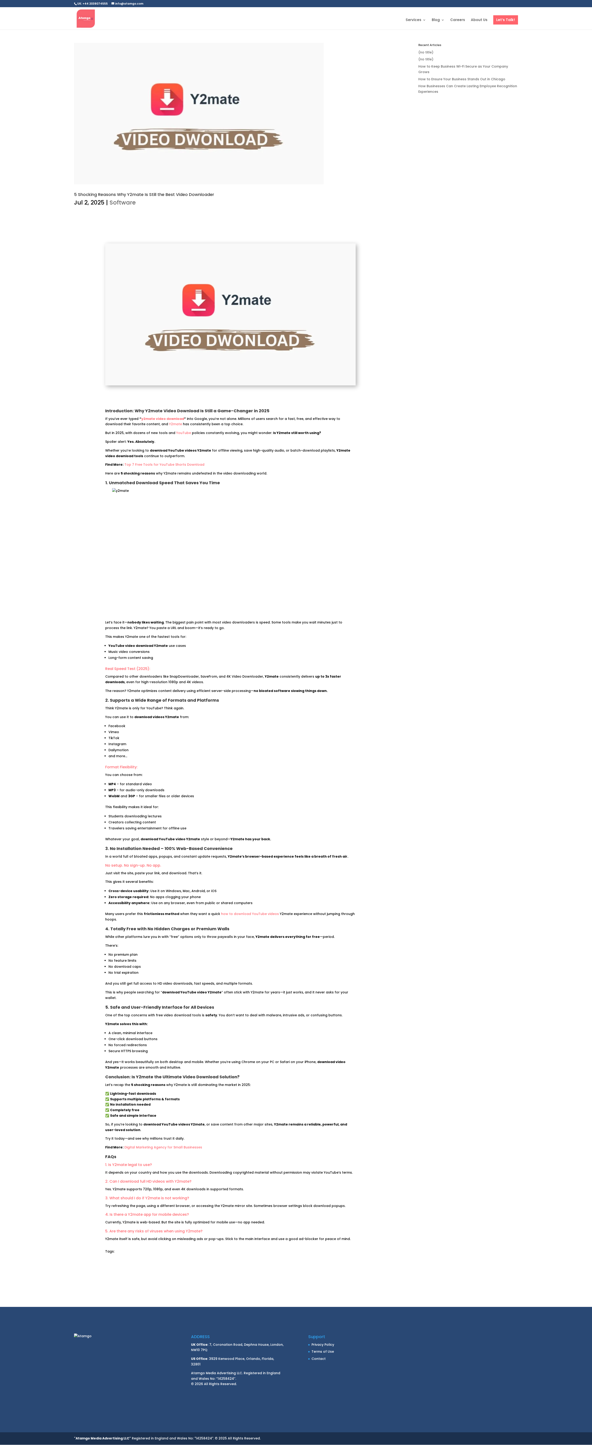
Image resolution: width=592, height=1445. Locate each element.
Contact (318, 1358)
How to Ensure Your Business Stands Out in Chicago (461, 79)
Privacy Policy (322, 1344)
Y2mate (175, 424)
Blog (436, 20)
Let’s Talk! (505, 19)
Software (123, 202)
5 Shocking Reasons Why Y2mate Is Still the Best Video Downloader (144, 194)
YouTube (183, 433)
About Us (479, 20)
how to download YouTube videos (250, 914)
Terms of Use (322, 1351)
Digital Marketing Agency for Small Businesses (163, 1147)
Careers (457, 20)
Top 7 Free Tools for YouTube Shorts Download (164, 464)
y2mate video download (162, 418)
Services (413, 20)
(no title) (425, 52)
